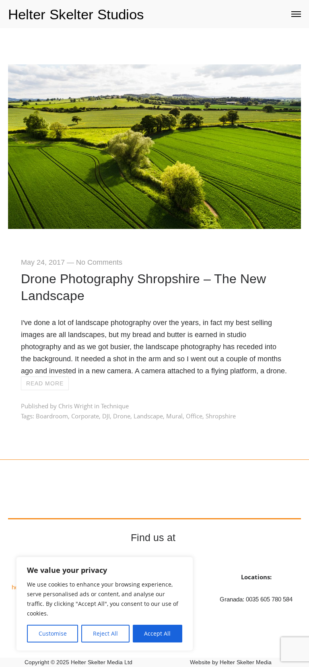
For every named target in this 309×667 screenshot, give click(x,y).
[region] (104, 604)
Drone (121, 416)
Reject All (105, 633)
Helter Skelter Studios (76, 14)
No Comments (99, 262)
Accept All (157, 633)
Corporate (85, 416)
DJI (106, 416)
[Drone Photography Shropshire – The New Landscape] (154, 226)
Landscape (148, 416)
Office (194, 416)
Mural (174, 416)
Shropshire (221, 416)
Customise (53, 633)
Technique (115, 406)
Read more (45, 383)
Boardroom (52, 416)
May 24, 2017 (43, 262)
